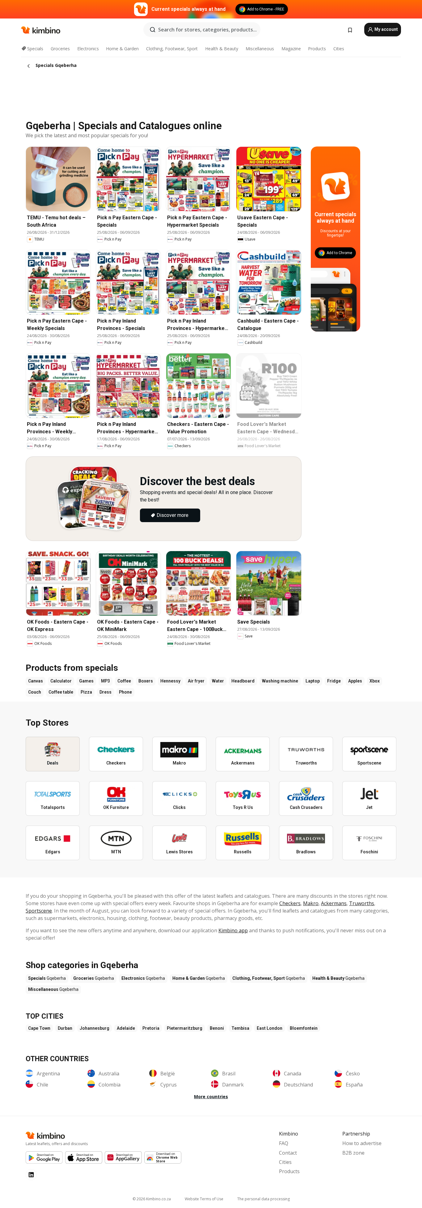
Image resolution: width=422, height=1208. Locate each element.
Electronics (88, 49)
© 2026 (152, 1199)
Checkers (290, 903)
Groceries (60, 49)
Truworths (361, 903)
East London (269, 1028)
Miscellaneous (260, 49)
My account (385, 29)
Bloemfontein (304, 1028)
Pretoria (150, 1028)
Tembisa (240, 1028)
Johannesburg (94, 1028)
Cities (338, 49)
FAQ (283, 1143)
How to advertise (362, 1143)
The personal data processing (263, 1199)
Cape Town (39, 1028)
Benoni (217, 1028)
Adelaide (126, 1028)
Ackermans (334, 903)
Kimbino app (233, 930)
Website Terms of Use (204, 1199)
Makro (311, 903)
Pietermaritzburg (184, 1028)
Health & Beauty (221, 49)
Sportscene (39, 910)
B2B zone (353, 1152)
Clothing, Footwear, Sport (172, 49)
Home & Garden (122, 49)
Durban (65, 1028)
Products (317, 49)
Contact (288, 1152)
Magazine (291, 49)
